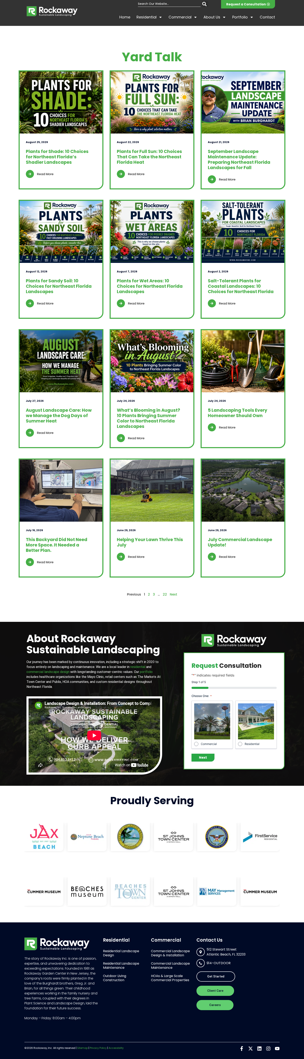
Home (124, 17)
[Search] (205, 4)
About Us (211, 17)
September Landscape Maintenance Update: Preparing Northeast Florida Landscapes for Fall (239, 159)
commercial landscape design (47, 672)
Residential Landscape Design (121, 953)
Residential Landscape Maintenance (121, 965)
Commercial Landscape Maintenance (170, 965)
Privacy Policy (98, 1048)
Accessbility (116, 1048)
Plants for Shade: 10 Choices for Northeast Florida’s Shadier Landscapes (57, 156)
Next (173, 594)
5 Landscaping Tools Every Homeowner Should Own (237, 413)
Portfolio (240, 17)
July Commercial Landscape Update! (240, 542)
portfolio (146, 672)
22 (165, 594)
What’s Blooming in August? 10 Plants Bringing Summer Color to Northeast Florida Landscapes (148, 418)
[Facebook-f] (241, 1048)
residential (137, 667)
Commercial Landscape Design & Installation (170, 953)
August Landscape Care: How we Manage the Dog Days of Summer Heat (59, 415)
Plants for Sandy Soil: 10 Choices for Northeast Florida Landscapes (59, 286)
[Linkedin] (259, 1048)
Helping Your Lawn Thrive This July (150, 542)
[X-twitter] (250, 1048)
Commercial (180, 17)
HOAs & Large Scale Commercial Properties (170, 978)
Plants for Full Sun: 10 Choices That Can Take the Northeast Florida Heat (149, 156)
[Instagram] (268, 1048)
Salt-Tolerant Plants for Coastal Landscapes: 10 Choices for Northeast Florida (241, 286)
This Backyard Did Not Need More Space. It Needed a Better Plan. (56, 545)
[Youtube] (277, 1048)
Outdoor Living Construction (114, 978)
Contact (267, 17)
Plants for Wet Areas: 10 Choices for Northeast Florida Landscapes (150, 286)
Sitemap (82, 1048)
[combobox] (169, 4)
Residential (146, 17)
